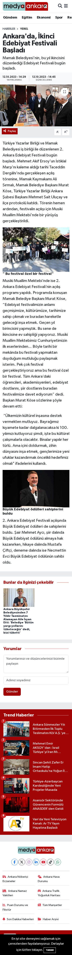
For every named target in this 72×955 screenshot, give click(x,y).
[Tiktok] (50, 862)
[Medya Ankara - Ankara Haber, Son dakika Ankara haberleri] (25, 6)
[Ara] (60, 6)
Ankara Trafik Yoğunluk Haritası (49, 893)
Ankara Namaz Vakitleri (15, 893)
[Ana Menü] (66, 6)
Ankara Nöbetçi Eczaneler (15, 879)
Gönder (12, 691)
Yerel (24, 29)
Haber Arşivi (51, 919)
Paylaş (12, 131)
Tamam (50, 950)
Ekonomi (44, 17)
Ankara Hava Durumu (49, 879)
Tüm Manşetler (52, 905)
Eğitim (27, 17)
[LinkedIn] (36, 862)
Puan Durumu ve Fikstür (15, 907)
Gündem (10, 17)
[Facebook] (14, 862)
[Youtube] (43, 862)
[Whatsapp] (57, 862)
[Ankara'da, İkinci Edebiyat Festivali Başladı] (36, 105)
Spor (59, 17)
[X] (21, 862)
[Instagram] (29, 862)
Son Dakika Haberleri (20, 919)
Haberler (9, 29)
